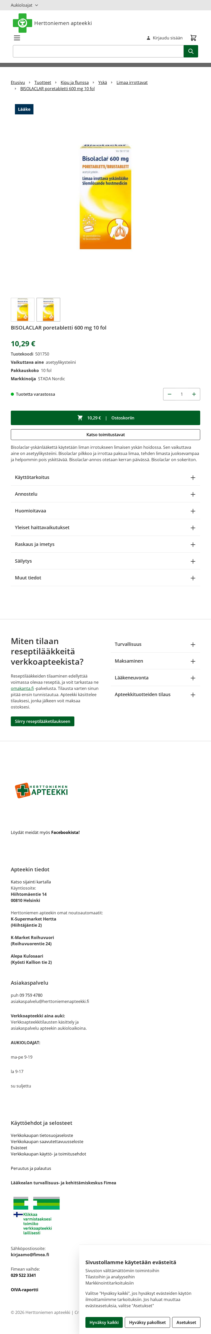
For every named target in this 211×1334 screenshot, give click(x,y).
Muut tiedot (28, 578)
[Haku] (191, 51)
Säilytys (23, 561)
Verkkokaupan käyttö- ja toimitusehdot (48, 1154)
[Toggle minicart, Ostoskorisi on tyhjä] (193, 38)
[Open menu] (17, 38)
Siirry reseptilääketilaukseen (42, 721)
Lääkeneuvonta (131, 677)
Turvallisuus (128, 644)
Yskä (102, 82)
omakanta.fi (22, 688)
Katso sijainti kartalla (31, 882)
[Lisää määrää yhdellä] (194, 394)
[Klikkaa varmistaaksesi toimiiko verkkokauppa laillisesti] (105, 1215)
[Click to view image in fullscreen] (105, 197)
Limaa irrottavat (132, 82)
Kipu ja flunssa (75, 82)
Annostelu (26, 494)
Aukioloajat (21, 5)
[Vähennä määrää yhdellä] (169, 394)
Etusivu (18, 82)
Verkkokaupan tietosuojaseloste (42, 1135)
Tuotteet (42, 82)
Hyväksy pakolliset (147, 1322)
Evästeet (19, 1148)
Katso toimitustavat (105, 434)
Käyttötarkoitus (32, 477)
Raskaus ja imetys (35, 544)
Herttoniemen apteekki (63, 23)
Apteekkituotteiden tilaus (143, 694)
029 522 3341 (23, 1275)
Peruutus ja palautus (31, 1168)
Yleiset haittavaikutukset (42, 527)
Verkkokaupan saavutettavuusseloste (47, 1141)
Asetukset (186, 1322)
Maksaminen (129, 661)
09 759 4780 (31, 995)
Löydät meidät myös (45, 832)
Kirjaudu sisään (168, 38)
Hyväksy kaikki (104, 1322)
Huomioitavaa (30, 511)
